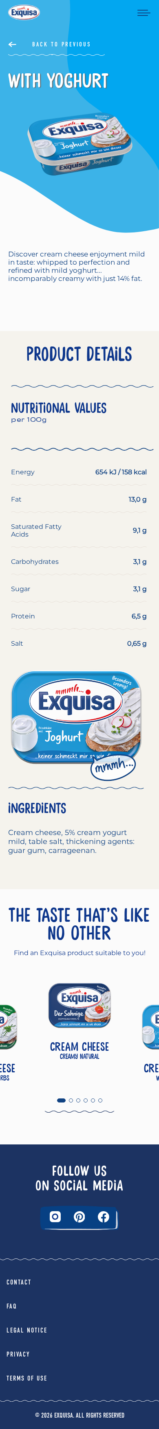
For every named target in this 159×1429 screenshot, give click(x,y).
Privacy (18, 1354)
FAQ (12, 1306)
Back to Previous (61, 44)
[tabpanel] (79, 1027)
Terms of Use (27, 1378)
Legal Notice (27, 1330)
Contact (19, 1282)
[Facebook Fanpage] (103, 1217)
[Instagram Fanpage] (55, 1216)
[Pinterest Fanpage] (79, 1217)
